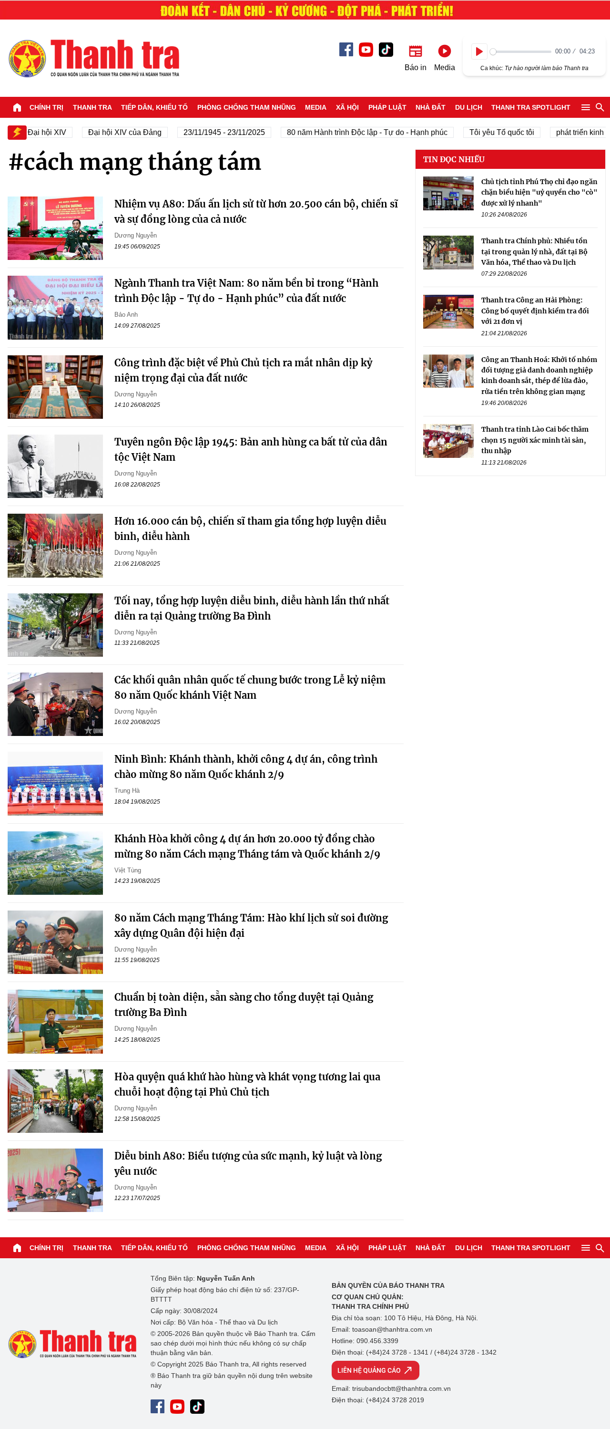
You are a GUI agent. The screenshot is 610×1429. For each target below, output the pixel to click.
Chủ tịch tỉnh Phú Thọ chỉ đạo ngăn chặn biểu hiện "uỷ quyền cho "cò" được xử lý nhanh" (539, 192)
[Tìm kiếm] (600, 107)
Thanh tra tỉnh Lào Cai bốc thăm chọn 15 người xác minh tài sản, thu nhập (535, 440)
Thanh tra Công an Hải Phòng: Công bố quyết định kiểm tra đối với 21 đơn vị (535, 311)
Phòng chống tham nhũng (246, 107)
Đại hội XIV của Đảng (113, 132)
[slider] (520, 51)
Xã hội (347, 107)
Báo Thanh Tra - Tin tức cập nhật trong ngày (93, 58)
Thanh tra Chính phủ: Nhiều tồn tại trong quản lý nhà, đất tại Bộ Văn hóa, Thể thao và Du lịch (534, 252)
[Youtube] (366, 49)
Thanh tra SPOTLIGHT (530, 107)
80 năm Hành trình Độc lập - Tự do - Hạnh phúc (355, 132)
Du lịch (468, 107)
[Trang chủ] (17, 107)
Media (315, 107)
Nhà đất (431, 107)
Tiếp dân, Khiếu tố (154, 107)
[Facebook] (346, 49)
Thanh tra (92, 107)
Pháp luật (387, 107)
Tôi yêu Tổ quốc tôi (490, 132)
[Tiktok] (386, 49)
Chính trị (46, 107)
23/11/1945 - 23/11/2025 (212, 132)
